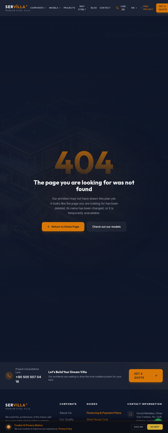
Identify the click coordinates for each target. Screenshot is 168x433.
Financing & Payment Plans (104, 412)
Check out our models (106, 226)
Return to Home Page (65, 226)
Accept (154, 427)
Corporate (37, 7)
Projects (69, 7)
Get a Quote (139, 375)
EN (133, 7)
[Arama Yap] (117, 8)
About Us (66, 412)
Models (53, 7)
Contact (105, 7)
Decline (138, 427)
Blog (94, 7)
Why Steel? (82, 8)
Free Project (148, 7)
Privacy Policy (65, 429)
